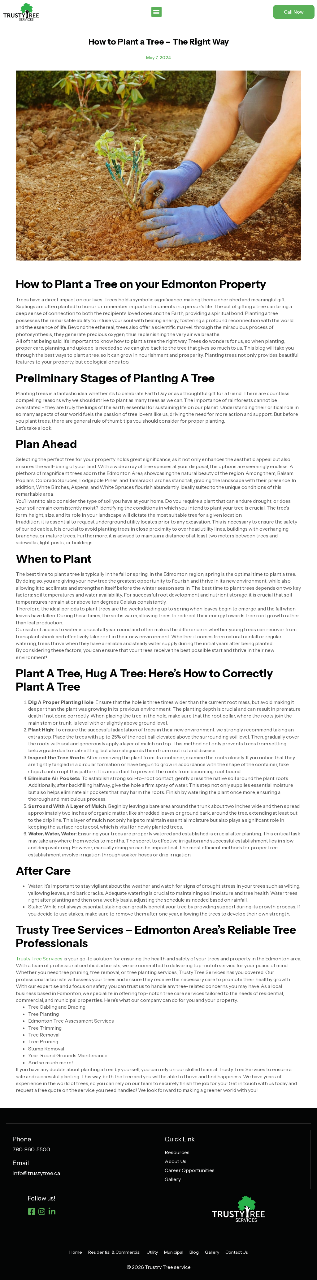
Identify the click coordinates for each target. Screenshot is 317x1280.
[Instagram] (42, 1211)
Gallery (212, 1252)
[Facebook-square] (31, 1211)
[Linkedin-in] (52, 1211)
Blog (194, 1252)
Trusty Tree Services (39, 958)
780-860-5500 (31, 1149)
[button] (156, 12)
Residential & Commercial (114, 1252)
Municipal (173, 1252)
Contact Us (236, 1252)
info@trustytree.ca (36, 1173)
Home (75, 1252)
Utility (152, 1252)
